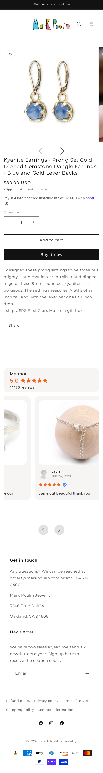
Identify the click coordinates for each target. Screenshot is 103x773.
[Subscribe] (87, 673)
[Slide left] (40, 151)
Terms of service (76, 701)
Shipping (10, 189)
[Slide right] (62, 151)
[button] (10, 24)
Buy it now (51, 254)
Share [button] (14, 325)
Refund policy (18, 701)
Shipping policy (20, 710)
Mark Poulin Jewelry (58, 741)
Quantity (11, 212)
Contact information (56, 710)
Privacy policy (46, 701)
